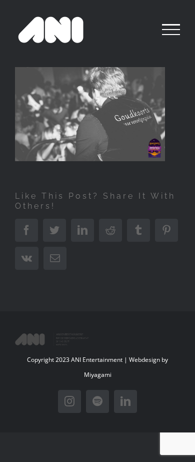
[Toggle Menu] (171, 29)
